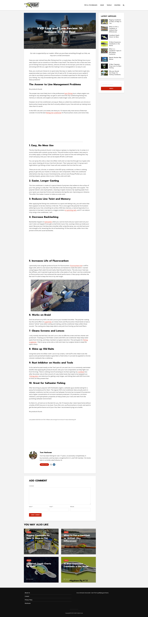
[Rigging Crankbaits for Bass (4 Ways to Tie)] (41, 541)
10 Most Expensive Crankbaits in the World (76, 565)
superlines (47, 322)
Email (51, 506)
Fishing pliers (33, 376)
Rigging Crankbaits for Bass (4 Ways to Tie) (38, 537)
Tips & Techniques (90, 5)
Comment (31, 485)
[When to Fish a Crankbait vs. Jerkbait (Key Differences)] (104, 28)
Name (31, 506)
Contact (27, 596)
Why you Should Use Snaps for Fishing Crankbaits (115, 73)
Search (111, 88)
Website (72, 506)
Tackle (109, 5)
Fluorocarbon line (76, 266)
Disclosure (28, 603)
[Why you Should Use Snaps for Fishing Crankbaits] (104, 73)
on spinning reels (70, 210)
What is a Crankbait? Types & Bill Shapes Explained (115, 51)
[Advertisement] (60, 128)
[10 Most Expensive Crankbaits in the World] (78, 569)
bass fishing (68, 93)
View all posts (44, 464)
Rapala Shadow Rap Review (115, 58)
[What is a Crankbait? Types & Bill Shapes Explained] (104, 51)
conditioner (57, 113)
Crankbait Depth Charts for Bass (38, 565)
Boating (117, 5)
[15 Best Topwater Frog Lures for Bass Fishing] (104, 66)
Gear (102, 5)
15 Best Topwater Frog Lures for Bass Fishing (115, 66)
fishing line (49, 113)
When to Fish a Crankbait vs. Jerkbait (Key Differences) (77, 538)
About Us (27, 593)
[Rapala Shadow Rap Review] (104, 59)
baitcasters (48, 222)
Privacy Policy (28, 600)
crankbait (81, 372)
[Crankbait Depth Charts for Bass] (41, 569)
